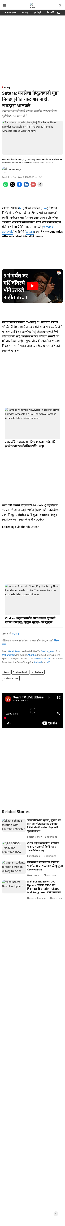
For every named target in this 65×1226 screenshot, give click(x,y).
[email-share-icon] (33, 186)
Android (38, 662)
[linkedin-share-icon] (26, 186)
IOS (48, 662)
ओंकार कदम (15, 169)
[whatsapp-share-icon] (5, 186)
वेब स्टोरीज (52, 12)
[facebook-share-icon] (19, 186)
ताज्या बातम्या (10, 12)
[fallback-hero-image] (14, 825)
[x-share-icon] (12, 186)
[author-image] (5, 169)
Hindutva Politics (11, 678)
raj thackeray (37, 672)
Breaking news (48, 651)
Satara (6, 672)
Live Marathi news (43, 659)
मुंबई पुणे (37, 12)
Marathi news (14, 651)
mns (44, 208)
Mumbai (32, 655)
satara (30, 231)
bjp (21, 208)
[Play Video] (33, 286)
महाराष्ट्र (25, 12)
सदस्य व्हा (16, 634)
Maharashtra (8, 655)
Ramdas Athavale (20, 672)
